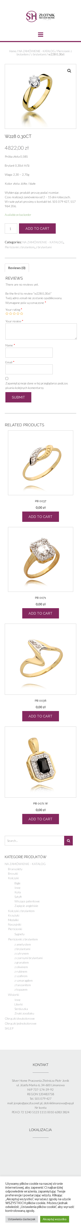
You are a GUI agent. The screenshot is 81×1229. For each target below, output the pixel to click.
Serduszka (21, 1009)
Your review (14, 321)
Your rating (13, 309)
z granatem (21, 962)
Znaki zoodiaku (24, 1013)
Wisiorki (13, 994)
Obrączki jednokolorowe (21, 1023)
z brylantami (38, 54)
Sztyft (18, 897)
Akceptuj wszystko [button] (55, 1219)
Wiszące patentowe (27, 901)
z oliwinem (21, 967)
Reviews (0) (16, 268)
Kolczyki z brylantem (21, 911)
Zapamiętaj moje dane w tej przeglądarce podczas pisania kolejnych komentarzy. (36, 385)
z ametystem (22, 944)
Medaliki (13, 920)
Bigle (17, 883)
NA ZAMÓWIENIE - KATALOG (37, 51)
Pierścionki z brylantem (20, 247)
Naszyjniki (14, 924)
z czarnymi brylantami (28, 958)
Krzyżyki (13, 915)
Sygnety (19, 934)
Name (10, 345)
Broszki (13, 873)
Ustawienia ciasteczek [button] (21, 1219)
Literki (18, 1004)
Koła (17, 892)
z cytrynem (21, 953)
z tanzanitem (22, 985)
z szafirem (20, 976)
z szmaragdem (23, 980)
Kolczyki (13, 878)
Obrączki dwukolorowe (20, 1018)
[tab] (17, 267)
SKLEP (9, 1028)
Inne (17, 887)
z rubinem (20, 971)
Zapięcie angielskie (26, 906)
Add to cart (37, 229)
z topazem (20, 989)
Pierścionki (15, 929)
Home (12, 51)
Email (9, 362)
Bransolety (15, 869)
